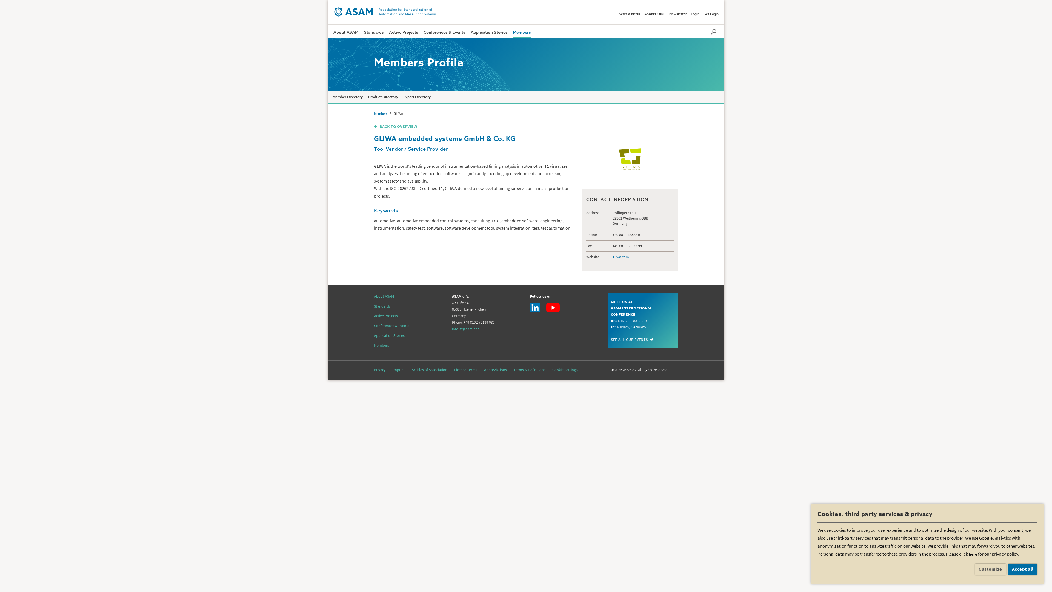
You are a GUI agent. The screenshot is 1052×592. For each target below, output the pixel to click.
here (973, 554)
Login (695, 14)
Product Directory (383, 97)
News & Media (629, 14)
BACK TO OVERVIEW (398, 126)
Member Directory (348, 97)
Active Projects (403, 32)
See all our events (629, 339)
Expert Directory (417, 97)
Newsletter (678, 14)
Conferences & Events (444, 32)
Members (522, 32)
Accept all (1023, 569)
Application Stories (489, 32)
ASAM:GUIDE (654, 14)
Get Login (711, 14)
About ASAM (346, 32)
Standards (374, 32)
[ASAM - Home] (384, 12)
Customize (990, 569)
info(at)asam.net (465, 328)
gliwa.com (621, 256)
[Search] (713, 31)
